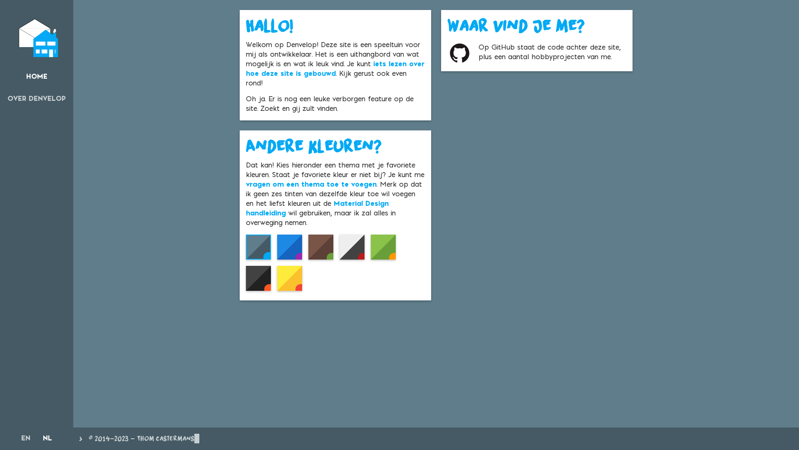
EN (25, 438)
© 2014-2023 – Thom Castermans (141, 438)
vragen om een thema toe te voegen (311, 185)
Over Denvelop (36, 99)
